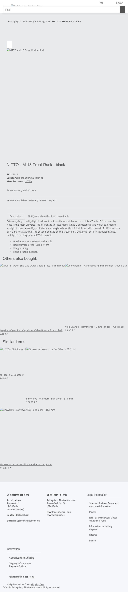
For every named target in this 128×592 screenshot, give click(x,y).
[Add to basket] (9, 32)
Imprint (92, 540)
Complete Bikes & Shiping (21, 557)
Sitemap (93, 534)
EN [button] (102, 3)
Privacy (92, 512)
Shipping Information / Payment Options (20, 565)
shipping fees (37, 584)
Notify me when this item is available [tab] (48, 216)
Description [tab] (16, 216)
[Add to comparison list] (9, 44)
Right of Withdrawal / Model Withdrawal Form (103, 519)
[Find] (122, 9)
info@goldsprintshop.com (27, 520)
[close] (9, 37)
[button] (110, 3)
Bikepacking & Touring (30, 177)
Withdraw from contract (21, 576)
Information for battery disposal (100, 528)
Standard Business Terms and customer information (103, 505)
